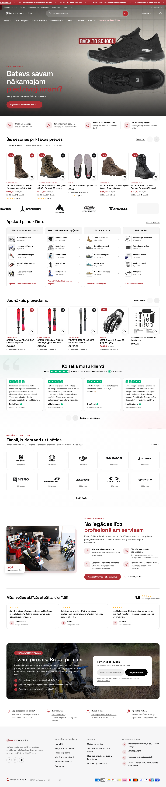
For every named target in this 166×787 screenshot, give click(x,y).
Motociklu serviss (95, 744)
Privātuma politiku (103, 681)
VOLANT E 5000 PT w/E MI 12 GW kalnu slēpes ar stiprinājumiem (81, 341)
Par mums (45, 7)
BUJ (71, 7)
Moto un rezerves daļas (25, 230)
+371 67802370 (156, 7)
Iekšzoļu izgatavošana (97, 763)
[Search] (125, 13)
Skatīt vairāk (139, 300)
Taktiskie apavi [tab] (15, 145)
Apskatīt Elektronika (135, 284)
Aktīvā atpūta (38, 20)
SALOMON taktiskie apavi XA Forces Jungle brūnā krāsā (19, 186)
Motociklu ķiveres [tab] (34, 145)
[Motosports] (28, 208)
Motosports (40, 780)
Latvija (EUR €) (17, 779)
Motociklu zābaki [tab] (54, 145)
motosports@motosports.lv (103, 714)
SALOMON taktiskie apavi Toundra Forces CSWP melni (143, 186)
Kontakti (59, 744)
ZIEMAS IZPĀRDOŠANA (109, 20)
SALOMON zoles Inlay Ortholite (82, 185)
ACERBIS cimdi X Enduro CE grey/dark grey (112, 341)
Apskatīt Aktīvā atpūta (97, 284)
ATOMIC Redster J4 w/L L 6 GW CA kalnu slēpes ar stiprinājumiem (20, 341)
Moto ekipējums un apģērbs (63, 230)
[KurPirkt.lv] (64, 780)
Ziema (69, 20)
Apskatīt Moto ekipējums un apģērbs (63, 282)
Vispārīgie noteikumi (64, 757)
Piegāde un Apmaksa (64, 748)
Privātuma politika (63, 761)
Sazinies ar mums (10, 7)
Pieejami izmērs (48, 349)
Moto (6, 20)
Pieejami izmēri (17, 195)
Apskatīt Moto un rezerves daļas (24, 284)
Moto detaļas (21, 20)
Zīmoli (65, 7)
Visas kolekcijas (153, 222)
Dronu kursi (56, 7)
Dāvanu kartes (33, 7)
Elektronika (55, 20)
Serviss (22, 7)
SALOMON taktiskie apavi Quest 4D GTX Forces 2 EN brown (51, 186)
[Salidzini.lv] (53, 780)
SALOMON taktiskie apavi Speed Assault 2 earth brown (114, 186)
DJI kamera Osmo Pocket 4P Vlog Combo (143, 338)
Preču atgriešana (62, 753)
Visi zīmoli (155, 445)
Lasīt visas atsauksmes (90, 418)
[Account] (155, 13)
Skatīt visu (140, 139)
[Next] (157, 139)
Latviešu (145, 13)
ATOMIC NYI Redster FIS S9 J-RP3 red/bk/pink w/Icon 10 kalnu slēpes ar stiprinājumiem (51, 341)
